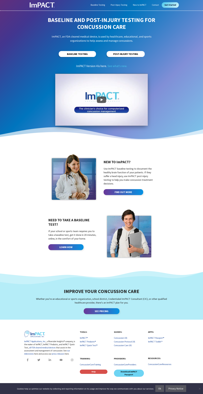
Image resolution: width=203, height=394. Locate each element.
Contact (155, 5)
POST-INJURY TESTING (125, 54)
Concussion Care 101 (123, 345)
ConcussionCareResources (159, 364)
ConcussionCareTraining (90, 364)
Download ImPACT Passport (129, 373)
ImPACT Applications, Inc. (35, 341)
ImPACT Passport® (156, 338)
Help (94, 371)
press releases (58, 353)
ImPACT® (84, 338)
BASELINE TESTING (77, 54)
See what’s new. (117, 66)
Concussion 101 (120, 338)
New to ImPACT (139, 5)
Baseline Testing (98, 5)
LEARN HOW (65, 247)
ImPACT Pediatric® (88, 341)
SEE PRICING (101, 311)
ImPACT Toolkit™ (155, 341)
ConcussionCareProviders (125, 364)
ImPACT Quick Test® (88, 345)
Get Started (170, 5)
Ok (159, 388)
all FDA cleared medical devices (42, 347)
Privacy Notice (175, 388)
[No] (199, 388)
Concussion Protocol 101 (124, 341)
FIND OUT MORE (123, 192)
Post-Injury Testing (119, 5)
